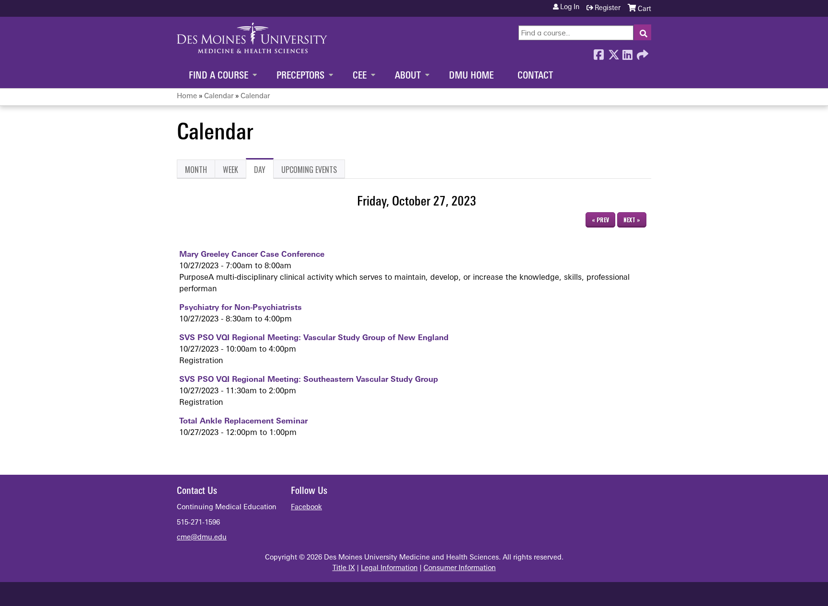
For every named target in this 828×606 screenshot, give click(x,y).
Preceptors (300, 76)
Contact (535, 76)
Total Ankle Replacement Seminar (243, 421)
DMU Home (471, 76)
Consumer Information (460, 568)
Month (196, 169)
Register (608, 8)
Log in (569, 7)
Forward (641, 52)
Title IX (344, 568)
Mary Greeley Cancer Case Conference (251, 255)
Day (264, 171)
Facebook (598, 52)
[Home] (252, 38)
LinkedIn (627, 52)
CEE (360, 76)
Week (230, 169)
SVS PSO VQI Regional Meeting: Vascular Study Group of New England (313, 338)
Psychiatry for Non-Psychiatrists (240, 308)
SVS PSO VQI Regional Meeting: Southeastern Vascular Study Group (308, 380)
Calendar (218, 96)
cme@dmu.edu (202, 537)
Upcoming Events (309, 169)
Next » (631, 220)
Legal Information (389, 568)
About (408, 76)
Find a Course (218, 76)
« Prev (600, 220)
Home (187, 96)
